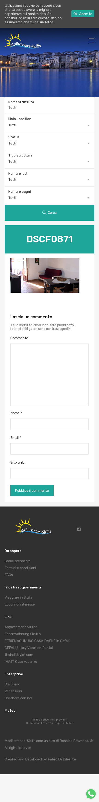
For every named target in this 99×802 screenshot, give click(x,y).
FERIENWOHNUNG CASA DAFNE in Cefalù (37, 641)
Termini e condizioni (20, 568)
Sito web (17, 462)
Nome (16, 413)
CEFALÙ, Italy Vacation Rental (29, 648)
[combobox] (49, 125)
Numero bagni (19, 192)
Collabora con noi (18, 698)
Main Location (19, 119)
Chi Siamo (12, 684)
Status (14, 137)
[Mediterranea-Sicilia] (24, 47)
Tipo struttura (20, 155)
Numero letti (18, 174)
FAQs (9, 575)
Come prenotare (17, 561)
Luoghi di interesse (20, 604)
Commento (19, 338)
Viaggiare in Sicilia (18, 597)
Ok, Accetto (82, 14)
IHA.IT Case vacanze (21, 662)
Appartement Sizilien (21, 627)
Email (15, 438)
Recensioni (13, 691)
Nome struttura (21, 102)
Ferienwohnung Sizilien (23, 634)
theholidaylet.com (19, 655)
